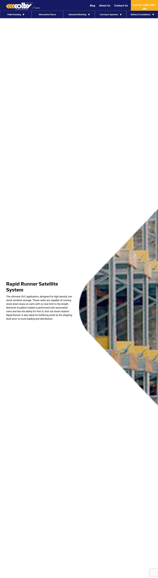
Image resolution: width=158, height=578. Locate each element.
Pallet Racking (14, 14)
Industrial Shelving (77, 14)
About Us (104, 5)
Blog (92, 5)
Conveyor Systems (109, 14)
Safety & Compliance (141, 14)
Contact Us (121, 5)
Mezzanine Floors (47, 14)
